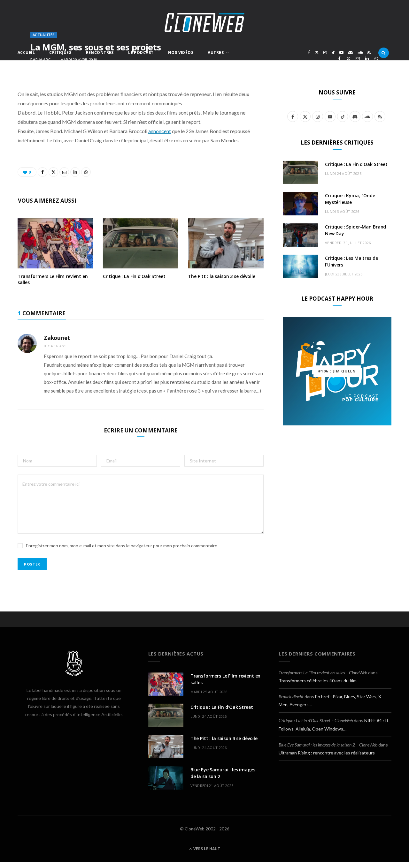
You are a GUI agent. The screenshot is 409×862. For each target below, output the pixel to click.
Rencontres (100, 52)
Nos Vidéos (180, 52)
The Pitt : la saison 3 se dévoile (221, 276)
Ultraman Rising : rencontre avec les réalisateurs (327, 752)
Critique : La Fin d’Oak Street (134, 276)
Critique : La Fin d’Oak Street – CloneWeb (316, 720)
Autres (216, 52)
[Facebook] (339, 58)
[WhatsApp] (376, 58)
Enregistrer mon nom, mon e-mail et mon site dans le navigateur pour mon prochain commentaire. (122, 545)
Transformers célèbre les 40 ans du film (318, 680)
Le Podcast (140, 52)
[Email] (358, 58)
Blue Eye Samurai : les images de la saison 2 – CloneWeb (328, 744)
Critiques (60, 52)
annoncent (159, 131)
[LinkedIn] (367, 58)
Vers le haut (206, 848)
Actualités (44, 34)
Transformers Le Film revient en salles (53, 279)
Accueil (26, 52)
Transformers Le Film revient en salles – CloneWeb (323, 672)
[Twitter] (348, 58)
